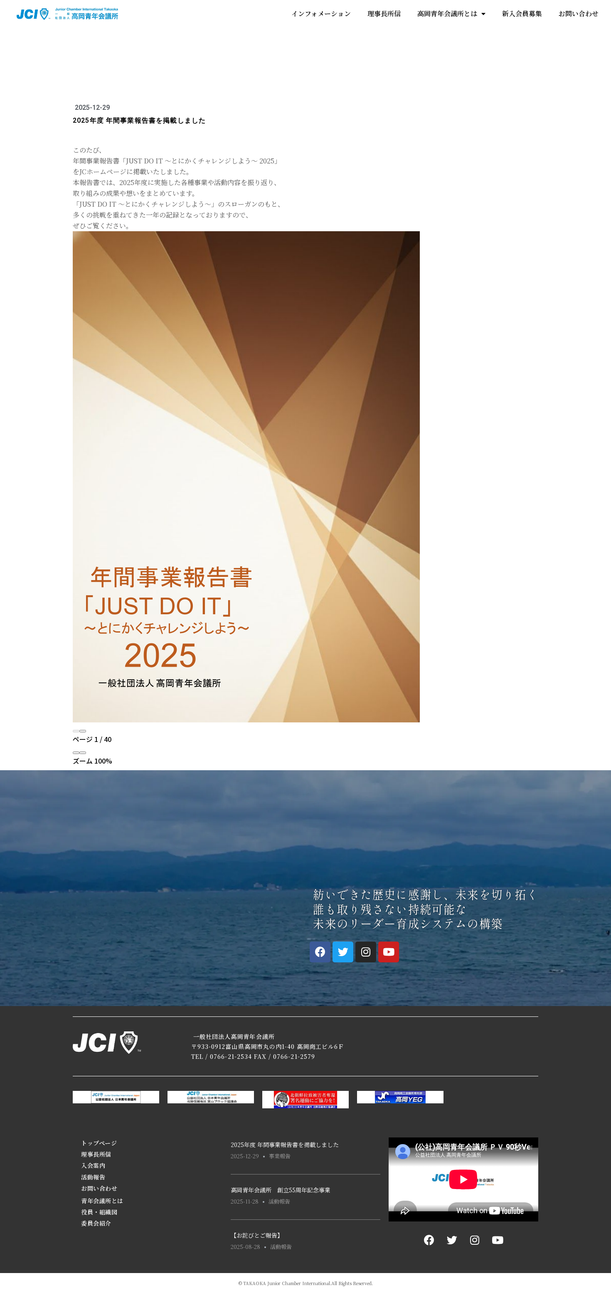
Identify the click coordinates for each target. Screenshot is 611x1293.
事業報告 (280, 1156)
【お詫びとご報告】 (257, 1235)
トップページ (99, 1143)
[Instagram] (365, 952)
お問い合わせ (579, 13)
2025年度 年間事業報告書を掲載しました (285, 1144)
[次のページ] (82, 731)
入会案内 (93, 1165)
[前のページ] (76, 731)
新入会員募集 (522, 13)
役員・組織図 (99, 1212)
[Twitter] (343, 952)
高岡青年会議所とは (447, 13)
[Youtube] (388, 952)
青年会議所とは (102, 1201)
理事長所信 (384, 13)
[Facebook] (320, 952)
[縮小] (76, 753)
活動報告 (93, 1177)
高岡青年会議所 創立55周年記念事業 (280, 1190)
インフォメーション (321, 13)
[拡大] (82, 753)
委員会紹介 (96, 1223)
